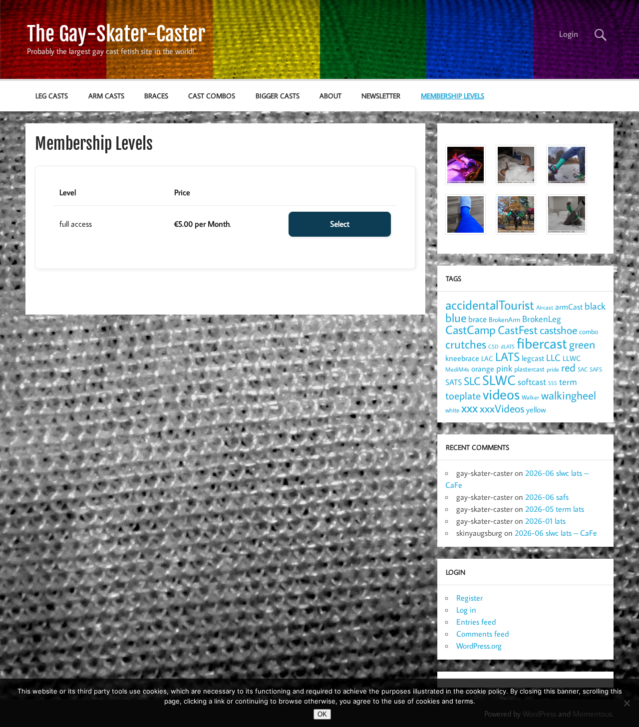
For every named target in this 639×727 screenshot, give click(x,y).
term (568, 381)
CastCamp (470, 330)
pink (504, 368)
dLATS (508, 346)
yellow (536, 409)
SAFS (596, 369)
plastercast (529, 368)
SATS (453, 381)
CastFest (518, 330)
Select (339, 224)
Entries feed (476, 622)
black (595, 306)
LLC (553, 357)
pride (553, 369)
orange (482, 368)
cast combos (211, 95)
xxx (469, 407)
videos (501, 393)
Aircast (544, 307)
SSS (552, 382)
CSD (493, 346)
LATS (507, 356)
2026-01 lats (545, 521)
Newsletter (380, 95)
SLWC (499, 379)
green (582, 344)
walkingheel (568, 395)
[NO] (627, 703)
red (568, 367)
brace (477, 319)
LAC (487, 358)
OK (322, 714)
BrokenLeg (541, 319)
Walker (530, 397)
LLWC (572, 358)
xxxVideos (502, 408)
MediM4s (457, 369)
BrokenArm (504, 319)
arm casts (106, 95)
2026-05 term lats (554, 509)
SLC (472, 381)
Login (568, 33)
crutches (465, 344)
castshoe (558, 330)
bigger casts (278, 95)
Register (469, 598)
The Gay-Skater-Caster (116, 33)
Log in (466, 610)
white (452, 410)
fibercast (542, 343)
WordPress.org (479, 646)
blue (455, 318)
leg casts (51, 95)
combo (588, 331)
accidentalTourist (489, 304)
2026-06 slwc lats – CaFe (556, 533)
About (330, 95)
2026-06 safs (547, 497)
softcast (532, 381)
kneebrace (462, 358)
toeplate (463, 395)
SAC (583, 369)
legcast (533, 358)
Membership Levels (452, 95)
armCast (569, 307)
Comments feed (482, 634)
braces (156, 95)
